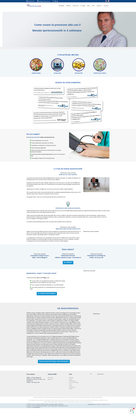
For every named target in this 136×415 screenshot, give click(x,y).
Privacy (70, 385)
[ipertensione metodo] (106, 1)
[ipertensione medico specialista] (108, 1)
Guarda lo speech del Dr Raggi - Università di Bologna (53, 361)
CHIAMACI (69, 262)
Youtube (50, 379)
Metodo (70, 379)
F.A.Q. (70, 384)
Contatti (71, 388)
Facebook (50, 377)
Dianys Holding (97, 404)
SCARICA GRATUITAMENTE (47, 293)
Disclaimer (71, 377)
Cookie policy (72, 387)
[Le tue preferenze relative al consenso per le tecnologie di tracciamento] (133, 412)
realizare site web (105, 404)
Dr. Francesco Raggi (73, 382)
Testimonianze (72, 380)
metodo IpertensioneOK (33, 137)
